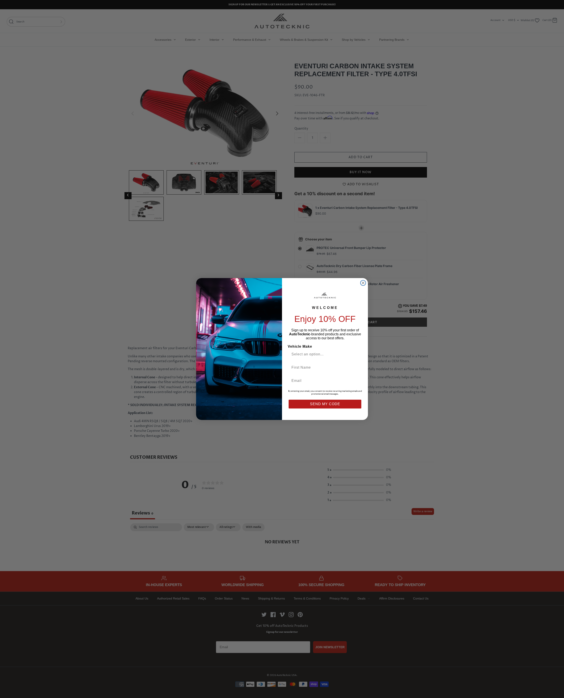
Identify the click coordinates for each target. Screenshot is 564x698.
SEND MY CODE (325, 404)
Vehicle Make (300, 346)
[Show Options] (357, 354)
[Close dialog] (363, 283)
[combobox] (323, 354)
